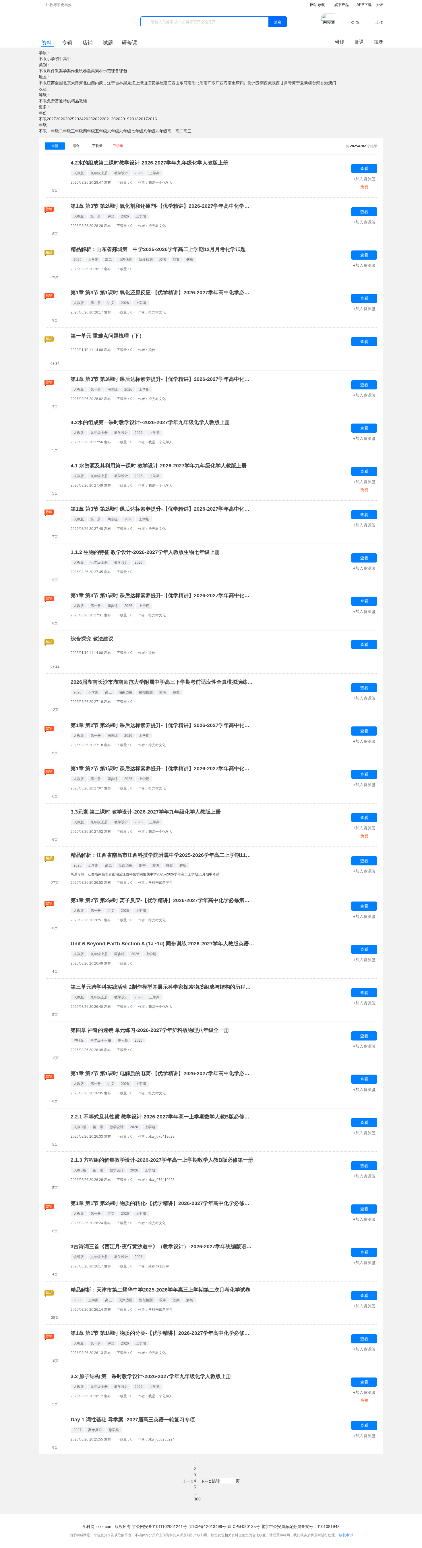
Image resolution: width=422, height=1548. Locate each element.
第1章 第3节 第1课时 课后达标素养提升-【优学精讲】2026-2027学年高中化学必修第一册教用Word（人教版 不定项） (162, 595)
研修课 (129, 43)
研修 (339, 41)
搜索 (277, 21)
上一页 (188, 1481)
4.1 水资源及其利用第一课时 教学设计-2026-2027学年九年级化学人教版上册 (159, 466)
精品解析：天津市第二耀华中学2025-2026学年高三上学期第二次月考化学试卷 (160, 1290)
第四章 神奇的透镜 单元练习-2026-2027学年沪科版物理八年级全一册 (150, 1030)
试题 (108, 43)
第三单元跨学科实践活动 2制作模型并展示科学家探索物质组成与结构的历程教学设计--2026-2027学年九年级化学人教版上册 (162, 987)
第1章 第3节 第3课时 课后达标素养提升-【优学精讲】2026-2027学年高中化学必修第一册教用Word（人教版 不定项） (162, 379)
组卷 (378, 41)
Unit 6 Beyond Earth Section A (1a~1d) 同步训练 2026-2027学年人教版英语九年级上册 (162, 944)
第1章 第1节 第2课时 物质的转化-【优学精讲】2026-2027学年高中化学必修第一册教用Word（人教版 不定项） (162, 1203)
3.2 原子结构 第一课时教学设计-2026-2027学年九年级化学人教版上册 (151, 1376)
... (195, 1493)
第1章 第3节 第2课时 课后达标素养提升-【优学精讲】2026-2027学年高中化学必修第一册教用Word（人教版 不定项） (162, 509)
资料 (47, 43)
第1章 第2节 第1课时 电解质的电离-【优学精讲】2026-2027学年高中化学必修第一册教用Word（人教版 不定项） (162, 1073)
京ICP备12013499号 (207, 1526)
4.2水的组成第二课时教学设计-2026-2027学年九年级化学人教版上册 (149, 163)
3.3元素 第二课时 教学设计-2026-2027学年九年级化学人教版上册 (146, 812)
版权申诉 (346, 1535)
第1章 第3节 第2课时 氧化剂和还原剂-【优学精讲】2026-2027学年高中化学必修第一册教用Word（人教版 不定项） (162, 206)
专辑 (68, 43)
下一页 (206, 1481)
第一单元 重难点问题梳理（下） (107, 336)
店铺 (88, 43)
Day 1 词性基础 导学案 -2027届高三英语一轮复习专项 (133, 1419)
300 (197, 1499)
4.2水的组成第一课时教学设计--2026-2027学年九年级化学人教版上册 (150, 422)
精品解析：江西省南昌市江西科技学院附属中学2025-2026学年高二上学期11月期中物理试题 (162, 855)
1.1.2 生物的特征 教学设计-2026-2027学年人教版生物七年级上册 (145, 552)
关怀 (379, 5)
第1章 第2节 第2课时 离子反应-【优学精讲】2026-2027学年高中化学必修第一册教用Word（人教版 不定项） (162, 900)
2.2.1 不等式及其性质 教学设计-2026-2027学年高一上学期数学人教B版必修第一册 (162, 1117)
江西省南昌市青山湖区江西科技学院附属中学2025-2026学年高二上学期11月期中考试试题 (157, 874)
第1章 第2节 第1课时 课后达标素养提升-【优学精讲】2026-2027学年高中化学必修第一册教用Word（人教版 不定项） (162, 768)
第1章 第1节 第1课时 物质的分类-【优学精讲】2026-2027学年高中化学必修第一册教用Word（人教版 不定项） (162, 1333)
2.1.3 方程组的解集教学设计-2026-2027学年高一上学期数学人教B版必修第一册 (162, 1160)
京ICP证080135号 (243, 1526)
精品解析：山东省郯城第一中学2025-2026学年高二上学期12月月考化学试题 (158, 249)
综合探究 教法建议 (92, 639)
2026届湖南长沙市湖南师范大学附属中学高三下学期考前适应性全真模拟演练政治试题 (162, 682)
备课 (359, 41)
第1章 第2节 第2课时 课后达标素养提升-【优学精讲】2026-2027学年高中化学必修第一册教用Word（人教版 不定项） (162, 725)
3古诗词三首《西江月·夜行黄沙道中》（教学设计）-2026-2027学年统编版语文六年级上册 (162, 1246)
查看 (364, 168)
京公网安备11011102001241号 (159, 1526)
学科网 (56, 23)
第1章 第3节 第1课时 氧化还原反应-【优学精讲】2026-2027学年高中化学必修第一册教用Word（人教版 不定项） (162, 292)
